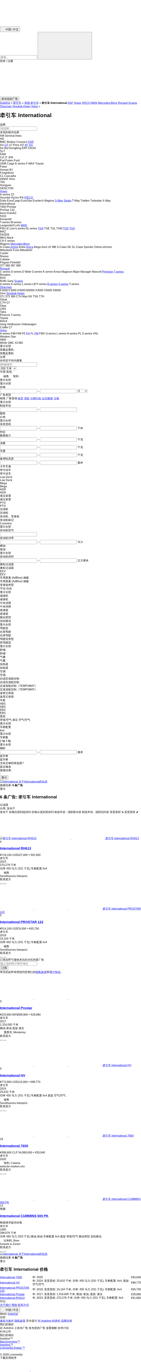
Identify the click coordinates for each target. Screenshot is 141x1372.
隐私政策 (41, 972)
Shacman (6, 106)
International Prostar (16, 1008)
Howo (77, 102)
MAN (94, 102)
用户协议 (55, 972)
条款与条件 (7, 1320)
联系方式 (23, 1304)
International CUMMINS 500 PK (24, 1216)
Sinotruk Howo (21, 106)
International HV (12, 1075)
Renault (123, 102)
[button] (70, 80)
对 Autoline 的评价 (49, 1320)
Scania (132, 102)
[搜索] (65, 45)
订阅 (4, 967)
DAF (70, 102)
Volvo (34, 106)
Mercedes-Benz (107, 102)
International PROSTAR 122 (21, 922)
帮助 (14, 1304)
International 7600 (14, 1146)
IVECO (86, 102)
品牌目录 (66, 1320)
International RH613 (15, 848)
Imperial (13, 1313)
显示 (4, 777)
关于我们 (5, 1304)
